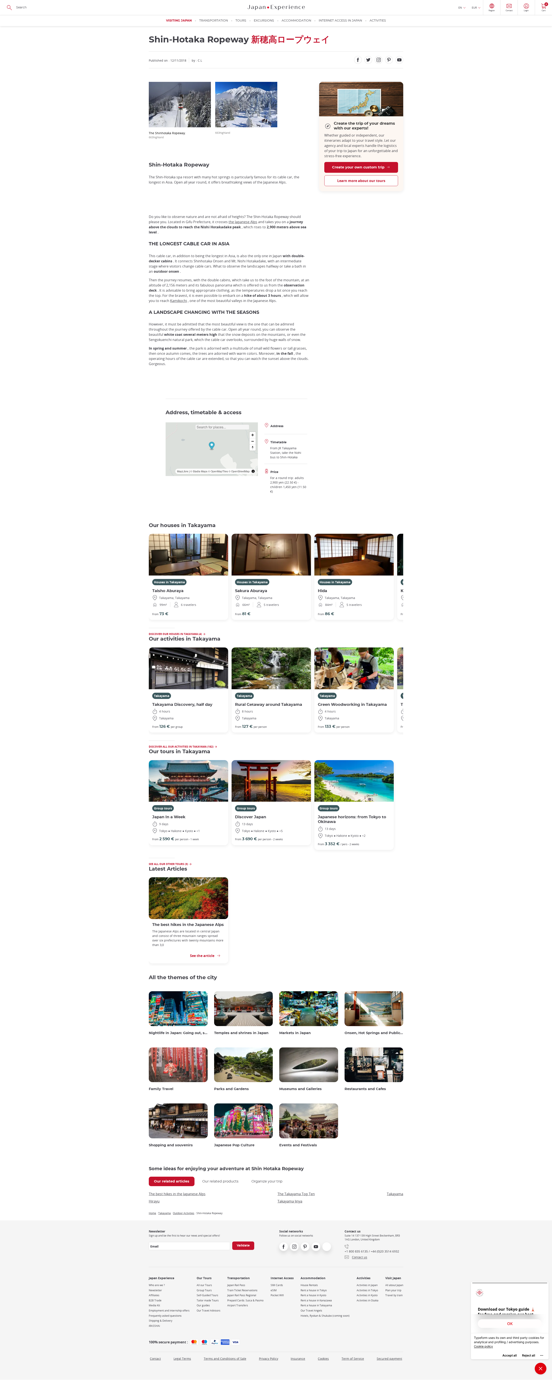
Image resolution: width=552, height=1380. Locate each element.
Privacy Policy (268, 1359)
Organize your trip (266, 1181)
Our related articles (171, 1181)
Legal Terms (182, 1359)
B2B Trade (155, 1300)
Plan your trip (393, 1290)
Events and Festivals (298, 1145)
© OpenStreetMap (239, 471)
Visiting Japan (179, 20)
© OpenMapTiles (218, 471)
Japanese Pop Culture (234, 1145)
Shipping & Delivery (160, 1320)
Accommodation (296, 20)
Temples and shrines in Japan (241, 1033)
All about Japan (394, 1285)
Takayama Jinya (290, 1201)
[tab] (171, 1181)
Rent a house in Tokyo (314, 1290)
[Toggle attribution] (253, 471)
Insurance (298, 1359)
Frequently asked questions (165, 1315)
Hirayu (154, 1201)
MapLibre (182, 471)
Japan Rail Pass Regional (241, 1295)
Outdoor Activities (183, 1213)
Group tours (163, 808)
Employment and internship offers (169, 1310)
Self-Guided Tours (207, 1295)
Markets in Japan (295, 1033)
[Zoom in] (252, 435)
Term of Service (353, 1359)
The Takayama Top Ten (296, 1194)
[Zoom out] (252, 441)
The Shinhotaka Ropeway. (167, 135)
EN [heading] (460, 7)
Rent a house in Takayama (316, 1305)
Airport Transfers (237, 1305)
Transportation (213, 20)
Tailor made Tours (208, 1300)
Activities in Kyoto (367, 1295)
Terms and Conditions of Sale (225, 1359)
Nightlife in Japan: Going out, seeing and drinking (178, 1033)
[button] (212, 446)
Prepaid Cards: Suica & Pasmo (245, 1300)
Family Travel (161, 1089)
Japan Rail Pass (236, 1285)
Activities (378, 20)
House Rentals (309, 1285)
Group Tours (204, 1290)
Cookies (323, 1359)
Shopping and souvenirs (171, 1145)
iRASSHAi (154, 1325)
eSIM (274, 1290)
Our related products (220, 1181)
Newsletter (155, 1290)
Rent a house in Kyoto (313, 1295)
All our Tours (204, 1285)
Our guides (203, 1305)
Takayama (161, 696)
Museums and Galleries (300, 1089)
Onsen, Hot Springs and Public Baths (374, 1033)
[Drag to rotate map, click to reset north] (252, 447)
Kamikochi (178, 300)
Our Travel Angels (311, 1310)
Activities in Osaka (367, 1300)
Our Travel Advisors (208, 1310)
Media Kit (154, 1305)
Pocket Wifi (277, 1295)
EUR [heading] (474, 7)
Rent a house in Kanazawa (316, 1300)
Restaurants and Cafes (365, 1089)
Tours (240, 20)
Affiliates (154, 1295)
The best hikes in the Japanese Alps (188, 925)
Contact (155, 1359)
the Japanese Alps (243, 221)
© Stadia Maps (198, 471)
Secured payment (389, 1359)
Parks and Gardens (231, 1089)
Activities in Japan (367, 1285)
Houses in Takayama (169, 582)
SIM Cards (277, 1285)
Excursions (264, 20)
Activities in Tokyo (367, 1290)
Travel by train (394, 1295)
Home (152, 1213)
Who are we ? (157, 1285)
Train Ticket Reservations (242, 1290)
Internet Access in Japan (340, 20)
